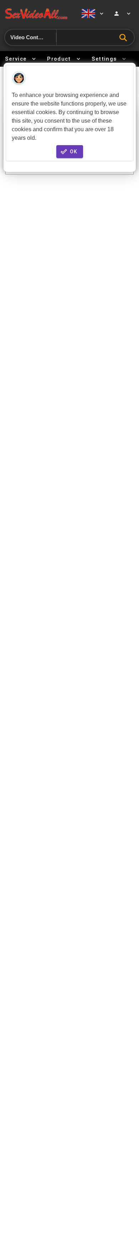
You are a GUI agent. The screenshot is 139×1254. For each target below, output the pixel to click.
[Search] (125, 37)
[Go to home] (38, 13)
